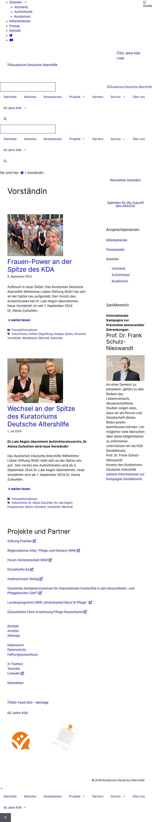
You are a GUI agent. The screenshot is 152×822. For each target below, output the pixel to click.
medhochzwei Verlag (23, 579)
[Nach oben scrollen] (1, 788)
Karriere (97, 97)
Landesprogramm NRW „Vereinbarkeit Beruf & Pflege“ (47, 602)
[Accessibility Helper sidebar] (147, 4)
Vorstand (21, 7)
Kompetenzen (53, 97)
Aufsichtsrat (23, 12)
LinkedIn (13, 673)
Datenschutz (16, 650)
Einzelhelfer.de (18, 569)
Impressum (15, 645)
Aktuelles (30, 97)
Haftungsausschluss (22, 654)
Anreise (13, 631)
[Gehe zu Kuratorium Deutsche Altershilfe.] (22, 173)
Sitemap (13, 635)
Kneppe (58, 333)
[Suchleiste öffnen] (5, 119)
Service (116, 97)
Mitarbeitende (19, 21)
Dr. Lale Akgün (63, 502)
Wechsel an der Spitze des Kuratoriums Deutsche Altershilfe (41, 416)
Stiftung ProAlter (19, 541)
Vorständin (14, 337)
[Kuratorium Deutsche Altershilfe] (129, 87)
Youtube (13, 668)
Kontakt (15, 30)
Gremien (15, 2)
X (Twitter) (15, 664)
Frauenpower (15, 506)
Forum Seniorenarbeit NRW (27, 560)
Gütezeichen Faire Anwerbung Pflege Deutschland (45, 612)
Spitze (69, 333)
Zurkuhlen (56, 337)
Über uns (139, 97)
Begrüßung (45, 333)
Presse (14, 26)
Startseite (10, 97)
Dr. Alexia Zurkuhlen (40, 502)
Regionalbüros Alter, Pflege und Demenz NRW (41, 550)
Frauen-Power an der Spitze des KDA (39, 265)
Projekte (74, 97)
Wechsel (43, 337)
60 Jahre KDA (13, 108)
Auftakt (32, 333)
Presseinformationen (24, 329)
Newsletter (15, 683)
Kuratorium (22, 16)
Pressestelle (115, 249)
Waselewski (29, 337)
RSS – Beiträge (36, 702)
